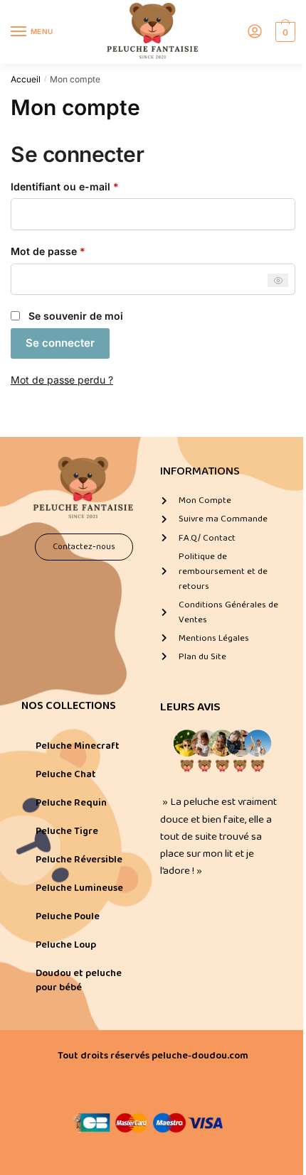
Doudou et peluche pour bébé (79, 980)
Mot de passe (75, 250)
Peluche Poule (68, 916)
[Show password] (278, 280)
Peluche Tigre (67, 831)
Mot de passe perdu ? (62, 380)
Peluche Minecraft (78, 746)
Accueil (26, 79)
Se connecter (60, 343)
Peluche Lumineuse (79, 888)
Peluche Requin (71, 803)
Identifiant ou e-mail (92, 186)
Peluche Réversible (79, 859)
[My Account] (254, 32)
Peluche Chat (66, 774)
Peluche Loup (66, 945)
